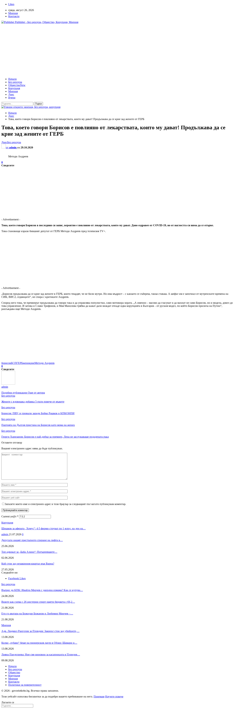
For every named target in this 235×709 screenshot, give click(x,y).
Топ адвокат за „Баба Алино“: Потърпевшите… (29, 551)
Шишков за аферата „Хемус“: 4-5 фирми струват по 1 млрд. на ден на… (43, 528)
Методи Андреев (45, 363)
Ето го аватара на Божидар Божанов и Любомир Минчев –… (37, 613)
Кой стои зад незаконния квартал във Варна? (27, 563)
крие (32, 363)
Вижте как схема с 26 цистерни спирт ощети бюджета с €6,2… (38, 601)
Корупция (14, 88)
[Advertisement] (117, 51)
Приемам (99, 696)
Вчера (11, 97)
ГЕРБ (20, 363)
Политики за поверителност (24, 684)
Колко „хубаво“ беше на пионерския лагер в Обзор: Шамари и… (39, 642)
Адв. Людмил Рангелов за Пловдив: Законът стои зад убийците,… (40, 631)
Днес (11, 94)
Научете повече (114, 696)
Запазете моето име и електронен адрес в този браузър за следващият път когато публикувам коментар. (65, 504)
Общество (16, 85)
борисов (6, 363)
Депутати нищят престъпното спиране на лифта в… (32, 540)
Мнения (13, 13)
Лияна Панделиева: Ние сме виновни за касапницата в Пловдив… (40, 654)
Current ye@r (9, 516)
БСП (14, 363)
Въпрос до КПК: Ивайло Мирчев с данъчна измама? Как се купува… (42, 590)
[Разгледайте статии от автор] (8, 383)
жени (26, 363)
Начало (12, 78)
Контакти (13, 16)
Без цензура (15, 82)
